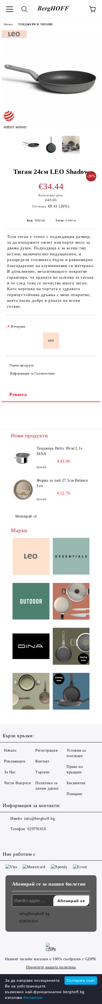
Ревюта (18, 394)
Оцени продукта (21, 365)
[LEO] (31, 557)
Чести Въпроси (17, 783)
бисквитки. (33, 997)
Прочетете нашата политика (51, 967)
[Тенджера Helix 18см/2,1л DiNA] (23, 458)
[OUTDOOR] (31, 602)
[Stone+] (71, 692)
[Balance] (31, 692)
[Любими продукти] (77, 9)
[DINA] (31, 647)
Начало (8, 24)
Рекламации (15, 761)
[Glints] (71, 602)
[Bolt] (71, 647)
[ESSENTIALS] (71, 557)
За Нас (10, 772)
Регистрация (46, 750)
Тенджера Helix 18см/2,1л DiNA (59, 451)
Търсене (42, 772)
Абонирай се (26, 516)
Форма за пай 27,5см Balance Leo (62, 483)
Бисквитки (76, 783)
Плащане (74, 794)
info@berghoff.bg (39, 819)
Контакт (42, 761)
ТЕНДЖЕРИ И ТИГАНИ (35, 24)
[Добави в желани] (88, 324)
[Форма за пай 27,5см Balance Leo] (23, 490)
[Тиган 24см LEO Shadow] (51, 128)
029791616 (36, 829)
